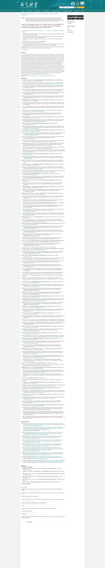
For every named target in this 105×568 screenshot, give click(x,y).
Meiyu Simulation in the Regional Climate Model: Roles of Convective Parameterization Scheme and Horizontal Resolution (43, 448)
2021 (40, 13)
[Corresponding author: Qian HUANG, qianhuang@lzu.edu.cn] (36, 30)
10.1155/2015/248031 (60, 320)
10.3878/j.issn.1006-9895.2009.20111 (50, 21)
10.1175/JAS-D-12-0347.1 (51, 200)
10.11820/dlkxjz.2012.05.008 (36, 187)
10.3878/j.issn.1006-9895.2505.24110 (32, 430)
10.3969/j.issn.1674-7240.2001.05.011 (36, 349)
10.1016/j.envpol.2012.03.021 (46, 145)
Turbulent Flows (24, 513)
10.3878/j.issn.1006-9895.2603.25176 (41, 434)
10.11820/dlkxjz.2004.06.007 (28, 124)
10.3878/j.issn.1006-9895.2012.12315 (38, 221)
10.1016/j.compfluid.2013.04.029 (29, 138)
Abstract (68, 28)
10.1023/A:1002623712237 (57, 90)
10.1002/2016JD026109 (34, 304)
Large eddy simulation (43, 75)
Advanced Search (81, 7)
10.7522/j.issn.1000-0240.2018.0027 (32, 165)
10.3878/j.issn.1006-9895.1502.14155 (32, 297)
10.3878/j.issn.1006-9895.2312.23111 (32, 450)
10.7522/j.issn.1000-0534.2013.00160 (37, 405)
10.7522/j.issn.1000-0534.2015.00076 (36, 194)
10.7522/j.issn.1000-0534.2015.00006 (32, 131)
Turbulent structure (34, 75)
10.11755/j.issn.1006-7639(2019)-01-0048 (36, 307)
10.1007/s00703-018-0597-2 (28, 414)
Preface (23, 505)
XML (80, 18)
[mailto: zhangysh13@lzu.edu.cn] (29, 30)
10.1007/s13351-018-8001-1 (28, 361)
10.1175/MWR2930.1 (57, 273)
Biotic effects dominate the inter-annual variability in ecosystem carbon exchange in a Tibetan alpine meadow (39, 508)
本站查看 (29, 469)
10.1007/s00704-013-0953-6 (28, 87)
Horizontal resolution (52, 75)
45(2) (43, 13)
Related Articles (70, 32)
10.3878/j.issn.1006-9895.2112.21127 (55, 462)
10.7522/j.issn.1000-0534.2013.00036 (30, 333)
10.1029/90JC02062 (52, 141)
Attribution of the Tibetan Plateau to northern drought (30, 496)
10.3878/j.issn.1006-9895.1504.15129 (30, 339)
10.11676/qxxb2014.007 (27, 154)
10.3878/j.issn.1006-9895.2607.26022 (32, 438)
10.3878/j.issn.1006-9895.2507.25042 (34, 425)
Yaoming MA (40, 30)
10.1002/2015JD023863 (35, 294)
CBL (30, 75)
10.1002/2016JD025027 (27, 207)
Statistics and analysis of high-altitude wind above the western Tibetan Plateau (34, 502)
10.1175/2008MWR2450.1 (30, 152)
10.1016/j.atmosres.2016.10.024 (29, 211)
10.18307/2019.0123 (27, 256)
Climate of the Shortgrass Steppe (27, 511)
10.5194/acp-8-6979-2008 (30, 232)
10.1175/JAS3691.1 (27, 115)
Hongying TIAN (55, 30)
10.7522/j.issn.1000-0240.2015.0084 (38, 121)
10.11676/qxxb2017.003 (27, 395)
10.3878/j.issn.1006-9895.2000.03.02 (30, 174)
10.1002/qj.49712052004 (28, 94)
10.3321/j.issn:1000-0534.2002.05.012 (30, 224)
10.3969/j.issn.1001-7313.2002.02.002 (30, 100)
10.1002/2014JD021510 (29, 215)
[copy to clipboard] (58, 21)
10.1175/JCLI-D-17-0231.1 (28, 403)
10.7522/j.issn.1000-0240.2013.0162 (32, 282)
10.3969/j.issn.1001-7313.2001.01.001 (34, 81)
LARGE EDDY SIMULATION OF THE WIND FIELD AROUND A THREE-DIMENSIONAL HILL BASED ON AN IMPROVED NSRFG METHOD (42, 490)
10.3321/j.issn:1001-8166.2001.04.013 (30, 383)
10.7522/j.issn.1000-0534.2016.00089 (36, 368)
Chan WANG (61, 30)
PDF (71, 18)
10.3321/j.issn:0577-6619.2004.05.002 (30, 327)
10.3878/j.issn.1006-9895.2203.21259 (39, 458)
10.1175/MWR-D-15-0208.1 (28, 266)
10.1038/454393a (52, 247)
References (69, 30)
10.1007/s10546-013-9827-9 (28, 347)
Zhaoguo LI (23, 31)
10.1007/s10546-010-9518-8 (28, 98)
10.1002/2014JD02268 (27, 418)
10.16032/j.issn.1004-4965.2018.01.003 (38, 249)
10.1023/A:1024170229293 (49, 171)
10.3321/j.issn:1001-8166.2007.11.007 (36, 388)
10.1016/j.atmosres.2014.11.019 (48, 203)
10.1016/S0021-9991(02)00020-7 (38, 111)
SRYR (27, 75)
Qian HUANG (32, 30)
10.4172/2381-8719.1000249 (38, 357)
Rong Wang (48, 30)
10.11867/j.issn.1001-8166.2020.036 (30, 314)
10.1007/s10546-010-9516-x (28, 324)
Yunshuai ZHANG (24, 30)
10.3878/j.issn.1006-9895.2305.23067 (32, 442)
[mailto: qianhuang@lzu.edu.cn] (37, 30)
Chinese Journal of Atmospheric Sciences (29, 13)
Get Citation (75, 16)
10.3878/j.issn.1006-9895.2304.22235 (42, 454)
